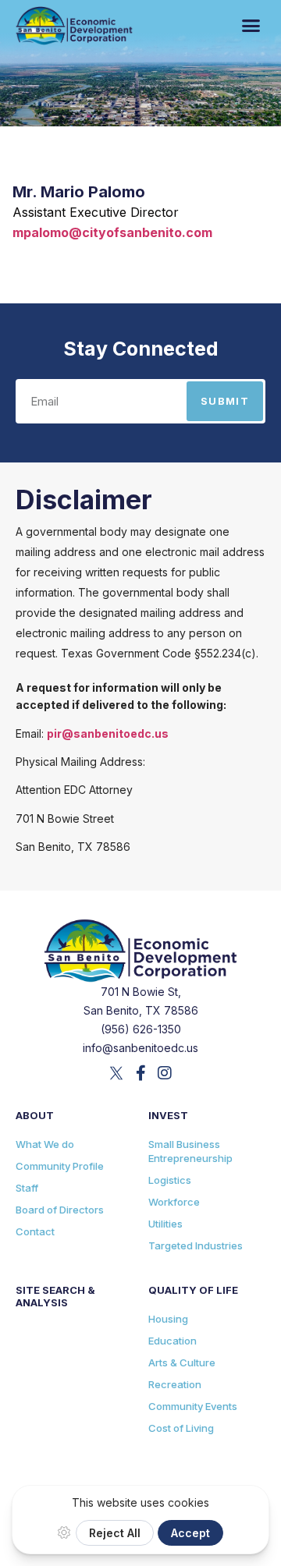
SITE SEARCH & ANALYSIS (55, 1296)
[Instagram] (165, 1073)
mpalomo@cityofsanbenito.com (112, 232)
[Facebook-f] (140, 1073)
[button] (251, 26)
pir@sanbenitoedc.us (108, 733)
